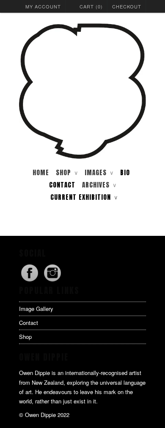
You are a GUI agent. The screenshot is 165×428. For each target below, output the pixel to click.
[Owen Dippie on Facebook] (30, 281)
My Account (43, 6)
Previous (28, 222)
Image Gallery (36, 309)
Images (99, 172)
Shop (25, 337)
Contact (62, 185)
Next (136, 222)
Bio (125, 172)
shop (67, 172)
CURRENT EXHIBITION (84, 197)
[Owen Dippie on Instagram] (52, 281)
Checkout (126, 6)
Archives (99, 185)
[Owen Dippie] (82, 91)
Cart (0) (91, 6)
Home (41, 172)
